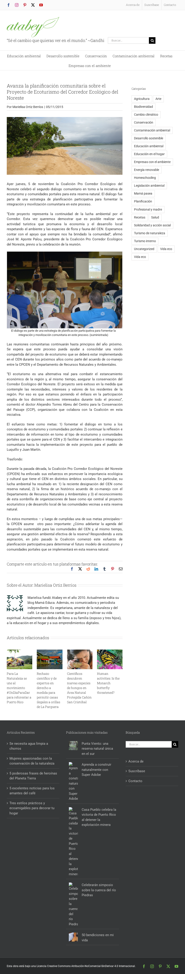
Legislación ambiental (149, 185)
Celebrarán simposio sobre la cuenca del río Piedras (99, 890)
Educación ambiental (148, 146)
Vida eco (166, 249)
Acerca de (135, 761)
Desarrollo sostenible (148, 138)
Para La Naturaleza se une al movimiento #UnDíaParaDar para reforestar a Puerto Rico (19, 687)
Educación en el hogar (149, 154)
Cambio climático (146, 114)
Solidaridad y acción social (152, 225)
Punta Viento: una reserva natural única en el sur (97, 749)
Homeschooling (145, 177)
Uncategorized (144, 249)
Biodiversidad (143, 106)
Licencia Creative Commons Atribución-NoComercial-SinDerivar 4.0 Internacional (86, 966)
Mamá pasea (143, 193)
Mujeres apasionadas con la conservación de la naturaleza (31, 761)
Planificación (143, 201)
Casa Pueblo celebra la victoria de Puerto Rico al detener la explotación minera (99, 817)
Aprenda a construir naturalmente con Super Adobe (96, 770)
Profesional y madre (148, 209)
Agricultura (142, 99)
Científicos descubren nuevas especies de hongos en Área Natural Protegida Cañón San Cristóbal (79, 687)
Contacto (135, 781)
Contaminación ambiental (152, 130)
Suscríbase (136, 771)
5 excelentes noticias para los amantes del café (32, 790)
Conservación (143, 122)
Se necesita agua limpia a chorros (28, 746)
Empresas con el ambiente (152, 162)
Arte (158, 99)
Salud (155, 217)
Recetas (139, 217)
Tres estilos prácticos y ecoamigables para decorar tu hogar (31, 808)
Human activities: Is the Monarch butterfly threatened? (108, 683)
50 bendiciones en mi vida (98, 937)
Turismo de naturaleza (149, 233)
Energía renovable (146, 170)
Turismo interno (145, 241)
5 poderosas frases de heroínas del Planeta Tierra (33, 776)
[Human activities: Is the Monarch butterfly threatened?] (110, 652)
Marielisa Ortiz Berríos (27, 107)
